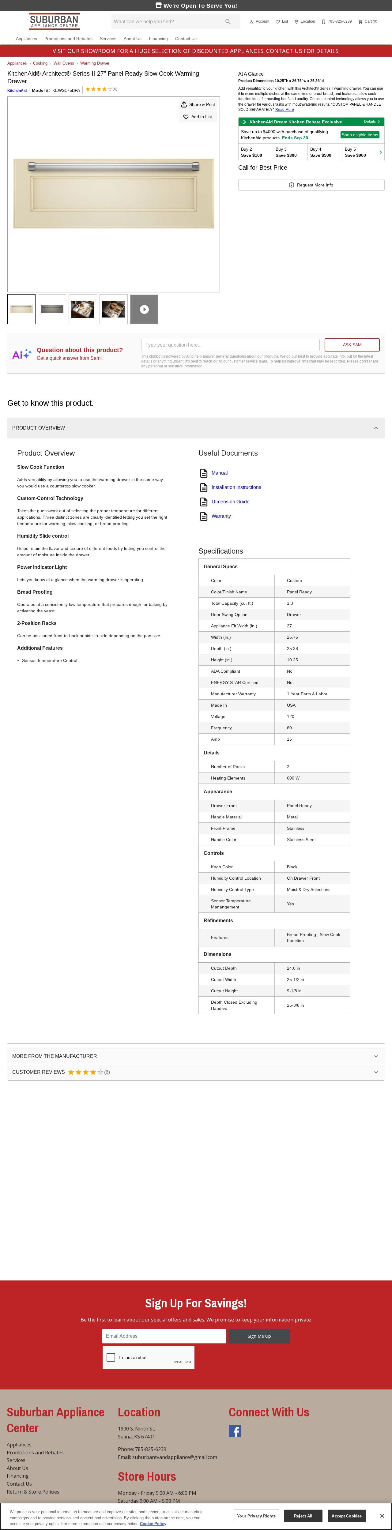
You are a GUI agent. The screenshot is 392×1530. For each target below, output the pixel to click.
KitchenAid (17, 90)
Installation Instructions (236, 487)
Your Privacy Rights (256, 1515)
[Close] (382, 1516)
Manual (220, 473)
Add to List (201, 116)
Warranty (221, 516)
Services (108, 38)
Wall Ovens (64, 63)
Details (370, 121)
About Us (132, 38)
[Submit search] (228, 21)
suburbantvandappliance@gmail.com (174, 1457)
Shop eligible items (360, 134)
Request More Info (315, 184)
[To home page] (55, 22)
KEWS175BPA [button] (66, 90)
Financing (158, 38)
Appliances (26, 38)
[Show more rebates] (380, 152)
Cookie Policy (153, 1523)
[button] (251, 21)
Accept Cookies (347, 1515)
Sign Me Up (259, 1336)
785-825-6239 (150, 1449)
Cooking (40, 63)
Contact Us (186, 38)
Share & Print (202, 104)
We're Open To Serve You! (199, 5)
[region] (196, 1516)
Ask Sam (352, 344)
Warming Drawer (94, 63)
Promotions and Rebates (68, 38)
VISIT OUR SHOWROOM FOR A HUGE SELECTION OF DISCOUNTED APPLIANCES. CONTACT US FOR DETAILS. (196, 51)
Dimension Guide (231, 501)
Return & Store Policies (33, 1491)
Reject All (303, 1515)
